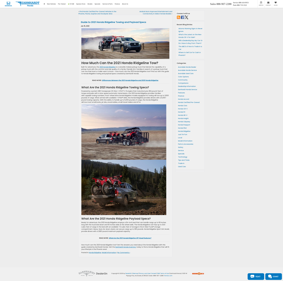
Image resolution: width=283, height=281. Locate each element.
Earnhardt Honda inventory (125, 247)
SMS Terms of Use (163, 273)
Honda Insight (183, 118)
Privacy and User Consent (147, 273)
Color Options (183, 77)
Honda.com (168, 276)
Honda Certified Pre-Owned (189, 102)
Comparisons (183, 83)
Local (180, 138)
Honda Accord (183, 99)
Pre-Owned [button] (62, 4)
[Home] (44, 4)
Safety (180, 147)
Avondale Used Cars (185, 73)
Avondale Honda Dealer (187, 67)
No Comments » (124, 252)
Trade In (181, 163)
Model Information (109, 252)
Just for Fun (182, 134)
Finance (181, 96)
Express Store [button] (80, 4)
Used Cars (182, 166)
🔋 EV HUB (71, 4)
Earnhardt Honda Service (187, 89)
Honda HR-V (182, 115)
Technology (182, 157)
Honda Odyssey (184, 122)
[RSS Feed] (178, 17)
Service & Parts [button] (107, 4)
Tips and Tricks (183, 160)
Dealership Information (187, 86)
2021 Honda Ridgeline (108, 67)
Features (181, 93)
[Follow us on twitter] (186, 17)
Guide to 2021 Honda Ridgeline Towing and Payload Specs (113, 22)
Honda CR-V (182, 109)
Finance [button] (117, 4)
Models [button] (90, 4)
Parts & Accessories (185, 144)
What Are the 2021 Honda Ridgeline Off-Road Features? (130, 238)
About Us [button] (125, 4)
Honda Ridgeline (95, 252)
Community (182, 80)
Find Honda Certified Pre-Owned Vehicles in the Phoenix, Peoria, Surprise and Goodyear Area (97, 12)
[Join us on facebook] (182, 17)
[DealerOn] (101, 273)
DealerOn (128, 273)
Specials (181, 154)
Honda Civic (182, 105)
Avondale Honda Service (187, 70)
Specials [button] (97, 4)
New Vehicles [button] (51, 4)
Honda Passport (184, 125)
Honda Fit (181, 112)
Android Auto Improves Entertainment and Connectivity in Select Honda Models (156, 12)
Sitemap (135, 273)
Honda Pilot (182, 128)
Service (181, 150)
